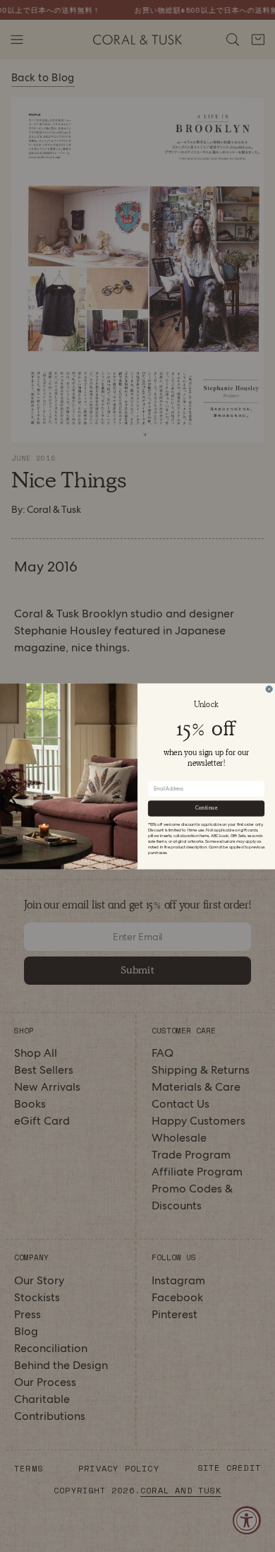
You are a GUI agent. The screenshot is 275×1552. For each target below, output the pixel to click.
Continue (206, 808)
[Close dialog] (269, 688)
